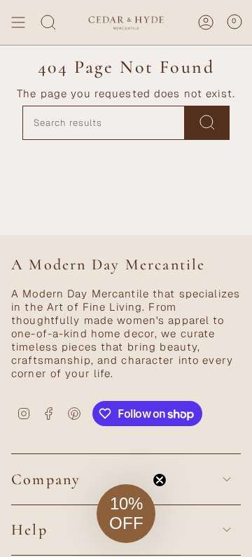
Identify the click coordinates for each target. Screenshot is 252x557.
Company (45, 479)
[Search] (48, 22)
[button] (126, 513)
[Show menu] (18, 22)
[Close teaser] (160, 480)
